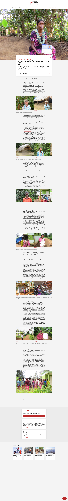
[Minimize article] (50, 57)
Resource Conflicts (29, 59)
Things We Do (20, 59)
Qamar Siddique (25, 73)
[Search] (47, 7)
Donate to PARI (33, 415)
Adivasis (24, 59)
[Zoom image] (66, 10)
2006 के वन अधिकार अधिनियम (27, 131)
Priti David (19, 73)
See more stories (26, 427)
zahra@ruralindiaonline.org (38, 403)
